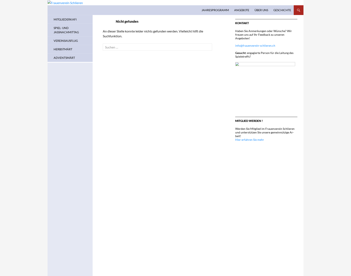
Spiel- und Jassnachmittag (66, 30)
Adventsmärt (64, 57)
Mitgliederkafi (65, 19)
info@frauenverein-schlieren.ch (255, 45)
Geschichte (282, 10)
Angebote (241, 10)
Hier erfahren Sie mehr (249, 139)
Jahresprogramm (215, 10)
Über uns (261, 10)
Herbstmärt (63, 49)
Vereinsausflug (66, 40)
